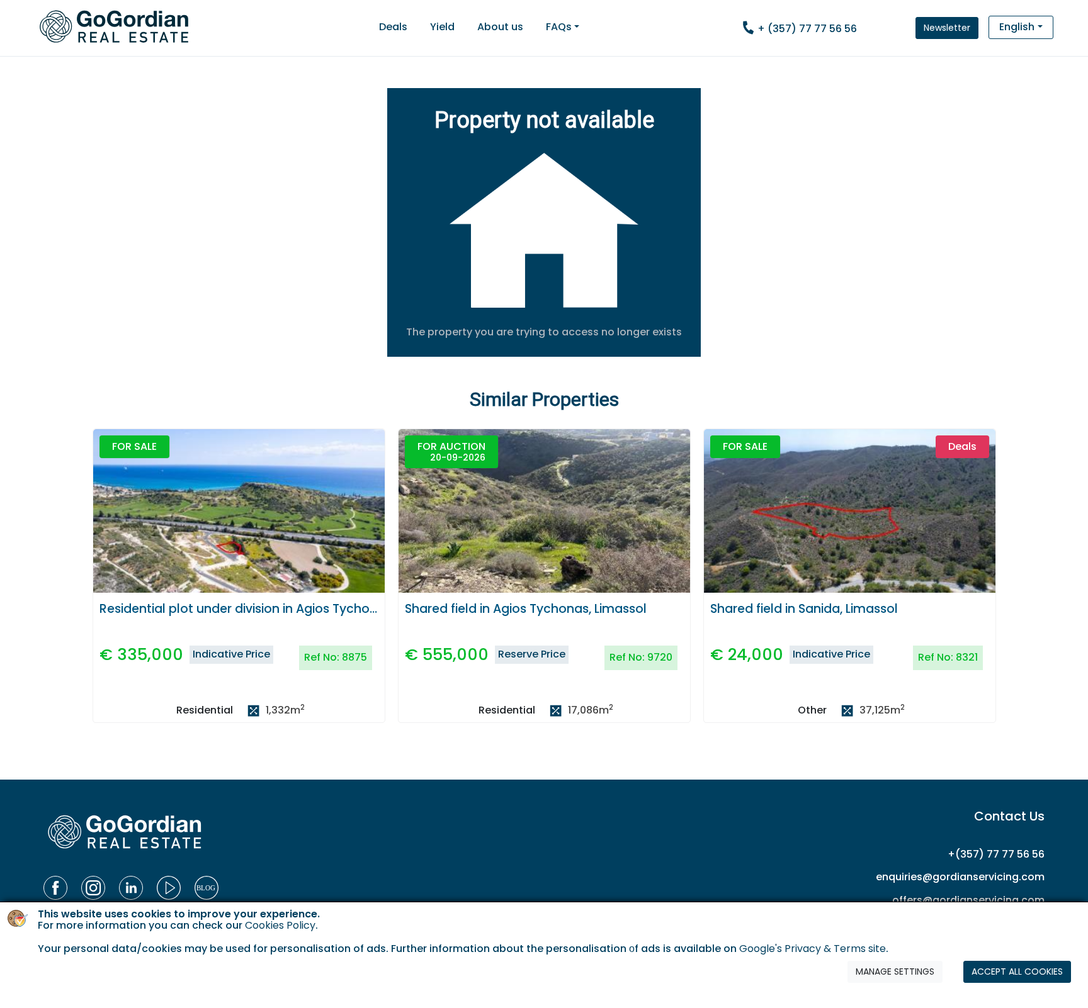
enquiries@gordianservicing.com (960, 877)
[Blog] (206, 888)
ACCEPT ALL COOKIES (1017, 972)
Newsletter (947, 27)
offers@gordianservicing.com (968, 900)
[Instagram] (93, 888)
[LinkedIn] (131, 888)
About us (500, 27)
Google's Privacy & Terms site (812, 949)
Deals (393, 27)
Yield (442, 27)
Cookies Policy (280, 926)
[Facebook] (55, 888)
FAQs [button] (559, 27)
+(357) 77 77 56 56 (996, 854)
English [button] (1016, 27)
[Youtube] (169, 888)
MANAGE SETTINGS (895, 972)
